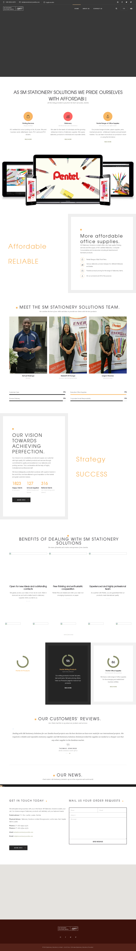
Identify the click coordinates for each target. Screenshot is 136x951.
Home (77, 8)
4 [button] (68, 634)
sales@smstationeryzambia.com (23, 832)
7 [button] (72, 634)
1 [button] (64, 634)
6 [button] (71, 634)
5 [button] (69, 634)
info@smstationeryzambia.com (23, 836)
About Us (86, 8)
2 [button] (65, 634)
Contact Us (97, 8)
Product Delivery (14, 398)
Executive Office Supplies (78, 392)
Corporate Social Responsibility (80, 398)
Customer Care (14, 392)
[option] (40, 627)
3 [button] (67, 634)
